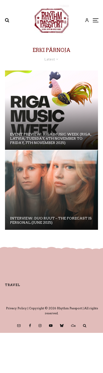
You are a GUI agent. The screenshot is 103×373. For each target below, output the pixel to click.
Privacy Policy (16, 308)
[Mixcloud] (73, 325)
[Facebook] (30, 325)
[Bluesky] (61, 325)
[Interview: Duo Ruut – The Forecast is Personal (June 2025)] (51, 190)
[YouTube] (50, 325)
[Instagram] (40, 325)
